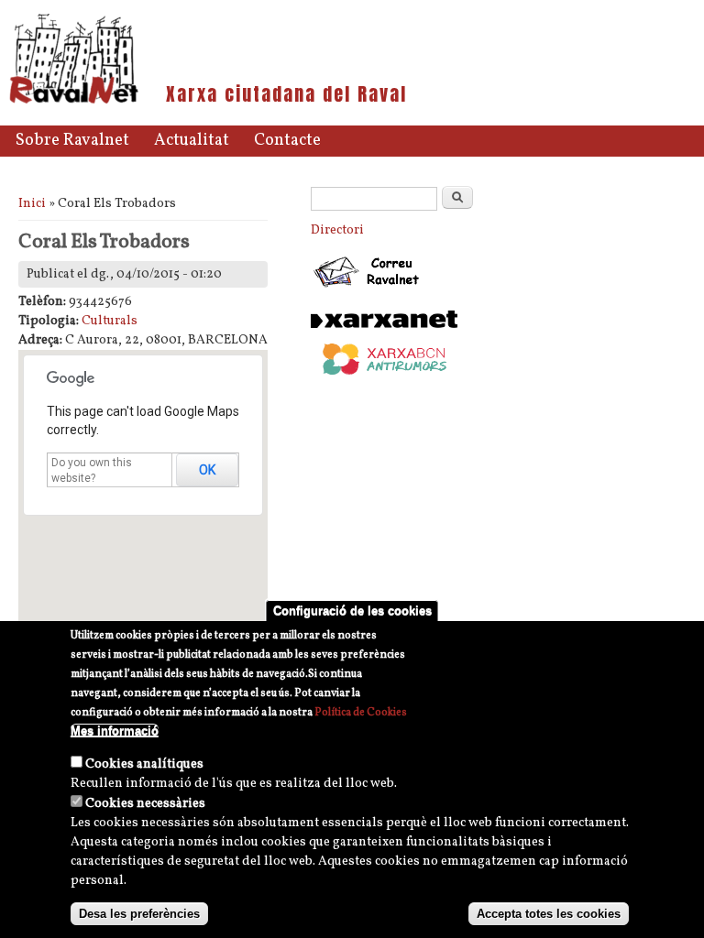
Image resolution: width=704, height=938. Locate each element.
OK (207, 470)
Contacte (287, 140)
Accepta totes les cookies (549, 914)
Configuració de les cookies (352, 610)
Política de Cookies (360, 712)
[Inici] (73, 102)
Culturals (110, 321)
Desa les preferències (139, 914)
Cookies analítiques (144, 764)
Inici (32, 204)
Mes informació (115, 730)
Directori (337, 230)
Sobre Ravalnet (72, 140)
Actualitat (191, 140)
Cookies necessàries (145, 804)
